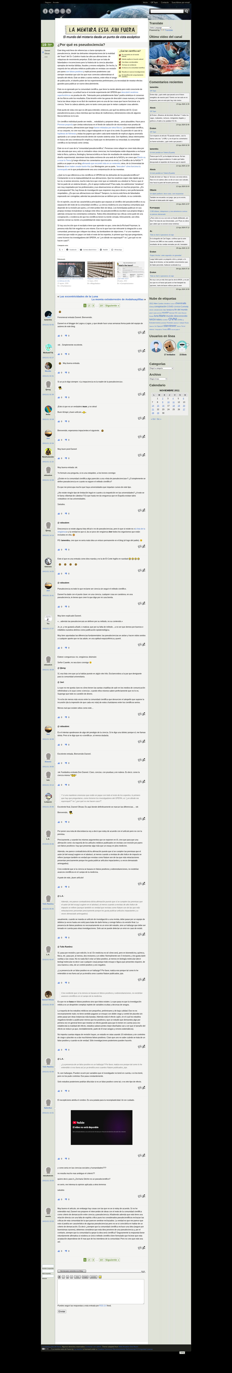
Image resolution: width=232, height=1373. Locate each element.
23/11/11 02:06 (48, 1072)
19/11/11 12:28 (48, 480)
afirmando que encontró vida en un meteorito (101, 163)
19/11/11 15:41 (48, 595)
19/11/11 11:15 (48, 462)
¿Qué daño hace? (123, 278)
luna (156, 316)
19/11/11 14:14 (48, 535)
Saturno (151, 326)
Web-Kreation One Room (128, 1347)
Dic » (159, 419)
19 (179, 406)
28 (153, 413)
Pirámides (170, 323)
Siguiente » (112, 305)
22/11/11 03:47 (48, 959)
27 (184, 409)
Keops (151, 316)
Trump (165, 329)
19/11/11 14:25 (48, 571)
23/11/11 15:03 (48, 1181)
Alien (156, 303)
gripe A (151, 313)
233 (46, 57)
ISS (176, 313)
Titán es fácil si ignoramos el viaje (162, 235)
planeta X (176, 323)
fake (164, 310)
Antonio (48, 762)
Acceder (56, 2)
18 (174, 406)
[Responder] (140, 334)
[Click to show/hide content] (102, 1272)
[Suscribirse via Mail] (62, 13)
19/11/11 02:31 (48, 376)
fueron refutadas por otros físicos (108, 128)
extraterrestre (158, 310)
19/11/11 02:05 (48, 325)
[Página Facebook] (45, 13)
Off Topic (154, 2)
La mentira (78, 1349)
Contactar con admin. (93, 1347)
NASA (152, 319)
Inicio (145, 2)
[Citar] (144, 334)
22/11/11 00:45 (48, 909)
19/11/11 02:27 (48, 358)
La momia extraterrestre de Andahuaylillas (118, 299)
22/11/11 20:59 (48, 1005)
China (151, 307)
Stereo (179, 326)
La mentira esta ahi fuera (51, 1347)
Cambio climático (164, 303)
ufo (169, 329)
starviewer (169, 325)
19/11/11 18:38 (48, 739)
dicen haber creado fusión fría (77, 166)
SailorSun (48, 1108)
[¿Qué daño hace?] (131, 269)
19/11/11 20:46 (48, 807)
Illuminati (171, 313)
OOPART (165, 320)
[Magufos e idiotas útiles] (101, 269)
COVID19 (177, 307)
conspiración (160, 306)
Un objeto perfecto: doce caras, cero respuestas (167, 194)
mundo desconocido (176, 316)
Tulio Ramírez (48, 904)
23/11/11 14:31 (48, 1113)
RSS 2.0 (103, 1306)
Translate (169, 30)
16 (163, 406)
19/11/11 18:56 (48, 767)
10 (101, 305)
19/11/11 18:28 (48, 670)
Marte (162, 315)
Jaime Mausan (182, 313)
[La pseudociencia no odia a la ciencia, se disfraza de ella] (71, 269)
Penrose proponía (65, 125)
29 (158, 413)
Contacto (165, 2)
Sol (155, 326)
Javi (48, 438)
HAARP (165, 313)
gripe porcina (157, 313)
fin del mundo (181, 309)
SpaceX (160, 326)
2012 (151, 303)
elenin (151, 310)
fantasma (170, 310)
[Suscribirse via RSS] (68, 13)
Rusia (187, 323)
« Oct (153, 419)
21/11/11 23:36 (48, 844)
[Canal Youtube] (57, 13)
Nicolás (48, 371)
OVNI (172, 319)
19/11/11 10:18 (48, 419)
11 (174, 402)
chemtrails (180, 303)
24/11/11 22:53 (48, 1221)
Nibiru (159, 319)
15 (158, 406)
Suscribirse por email (181, 2)
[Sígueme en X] (51, 13)
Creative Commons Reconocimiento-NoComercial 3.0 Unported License (125, 1349)
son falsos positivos (74, 72)
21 (153, 409)
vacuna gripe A (175, 329)
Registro (48, 2)
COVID (170, 306)
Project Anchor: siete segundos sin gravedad (165, 255)
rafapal (182, 323)
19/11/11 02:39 (48, 394)
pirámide (163, 323)
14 (153, 406)
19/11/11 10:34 (48, 443)
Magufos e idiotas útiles (95, 278)
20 (184, 406)
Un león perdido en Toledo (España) (162, 152)
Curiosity (184, 307)
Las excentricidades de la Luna (79, 296)
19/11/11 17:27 (48, 629)
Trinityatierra (158, 329)
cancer (173, 303)
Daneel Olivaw (48, 1000)
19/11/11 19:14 (48, 785)
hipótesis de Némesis (67, 134)
